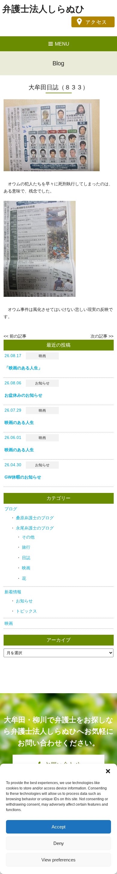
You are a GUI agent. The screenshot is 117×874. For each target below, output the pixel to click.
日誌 (26, 557)
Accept (58, 826)
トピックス (26, 611)
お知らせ (24, 600)
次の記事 (99, 336)
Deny (58, 843)
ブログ (10, 508)
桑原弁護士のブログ (35, 517)
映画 (26, 567)
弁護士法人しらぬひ (43, 9)
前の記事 (18, 336)
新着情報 (12, 591)
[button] (108, 771)
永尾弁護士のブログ (35, 528)
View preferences (58, 859)
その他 (28, 537)
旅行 (26, 547)
